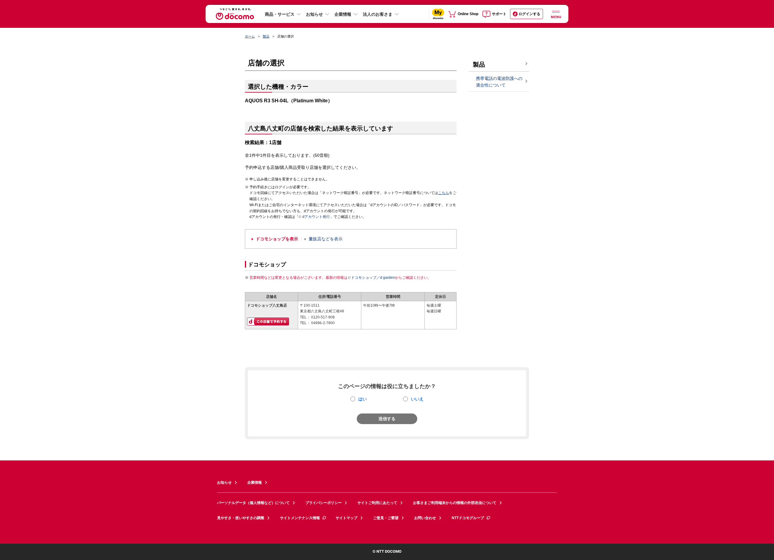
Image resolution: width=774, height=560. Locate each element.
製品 (266, 36)
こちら (443, 193)
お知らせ (314, 14)
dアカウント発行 (316, 217)
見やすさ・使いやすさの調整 (240, 518)
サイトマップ (346, 518)
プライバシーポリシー (323, 503)
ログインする (529, 14)
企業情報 (342, 14)
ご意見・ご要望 (385, 518)
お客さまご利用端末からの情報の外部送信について (454, 503)
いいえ (417, 399)
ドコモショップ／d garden (373, 277)
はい (362, 399)
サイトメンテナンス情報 (300, 518)
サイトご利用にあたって (377, 503)
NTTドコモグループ (468, 518)
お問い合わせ (425, 518)
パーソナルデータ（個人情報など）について (253, 503)
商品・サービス (279, 14)
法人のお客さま (377, 14)
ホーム (250, 36)
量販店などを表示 (326, 239)
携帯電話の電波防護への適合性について (499, 82)
